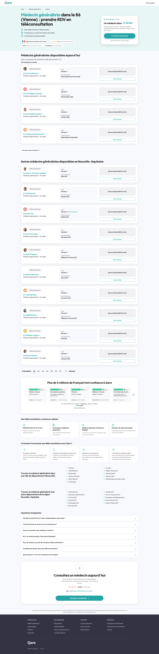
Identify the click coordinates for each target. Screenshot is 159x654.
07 (60, 371)
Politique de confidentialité (115, 623)
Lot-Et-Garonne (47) (113, 495)
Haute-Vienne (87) (112, 503)
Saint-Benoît (72, 479)
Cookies (109, 630)
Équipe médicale (59, 626)
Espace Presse (85, 630)
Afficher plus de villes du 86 (115, 479)
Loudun (108, 468)
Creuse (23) (72, 500)
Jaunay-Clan (110, 476)
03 (43, 371)
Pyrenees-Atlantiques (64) (115, 497)
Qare (22, 9)
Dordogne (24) (73, 503)
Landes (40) (110, 492)
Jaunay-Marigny (74, 476)
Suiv (72, 371)
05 (52, 371)
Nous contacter (85, 626)
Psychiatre (31, 633)
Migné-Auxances (112, 471)
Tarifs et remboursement (61, 630)
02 (38, 371)
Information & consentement (116, 626)
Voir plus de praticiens (30, 150)
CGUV (42, 648)
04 (47, 371)
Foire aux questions (86, 623)
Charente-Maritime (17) (76, 495)
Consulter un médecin (78, 598)
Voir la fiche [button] (117, 79)
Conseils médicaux (59, 633)
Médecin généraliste (35, 9)
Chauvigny (72, 482)
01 (34, 371)
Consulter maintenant (119, 36)
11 (66, 371)
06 (56, 371)
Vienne (48, 9)
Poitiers (71, 468)
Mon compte (150, 3)
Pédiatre (30, 630)
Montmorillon (110, 473)
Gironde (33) (72, 506)
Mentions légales (33, 648)
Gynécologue (32, 626)
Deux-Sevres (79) (112, 500)
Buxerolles (72, 473)
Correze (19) (72, 497)
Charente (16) (72, 492)
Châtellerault (73, 471)
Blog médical (58, 623)
